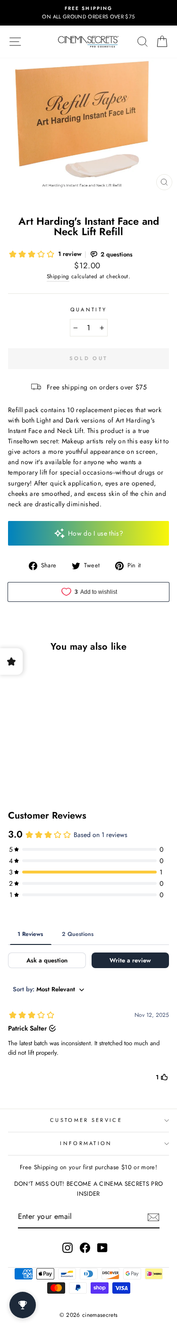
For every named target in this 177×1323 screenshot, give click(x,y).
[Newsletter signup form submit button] (153, 1217)
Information (86, 1143)
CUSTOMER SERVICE (86, 1120)
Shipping (58, 276)
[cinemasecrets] (88, 42)
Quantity (88, 309)
